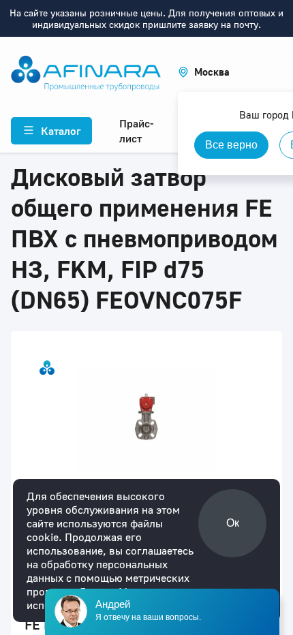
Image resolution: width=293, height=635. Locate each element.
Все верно (231, 145)
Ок (232, 523)
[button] (204, 72)
